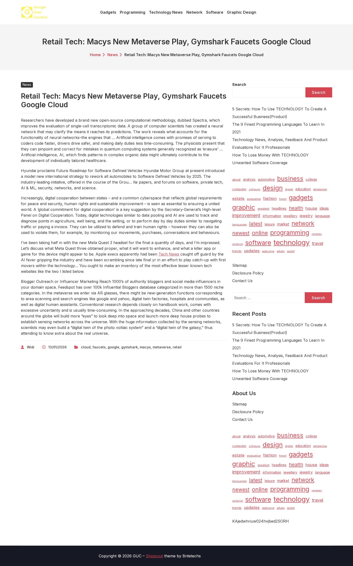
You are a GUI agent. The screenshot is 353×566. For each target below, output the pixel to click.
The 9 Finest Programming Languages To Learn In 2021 (278, 128)
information (272, 216)
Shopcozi (154, 556)
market (283, 224)
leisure (270, 224)
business (290, 178)
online (260, 232)
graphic (243, 207)
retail (177, 347)
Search (239, 84)
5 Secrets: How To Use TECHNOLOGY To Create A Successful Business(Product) (279, 113)
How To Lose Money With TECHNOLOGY (270, 155)
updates (252, 250)
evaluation (254, 199)
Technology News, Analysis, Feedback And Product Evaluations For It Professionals (279, 143)
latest (255, 224)
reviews (317, 234)
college (311, 179)
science (237, 244)
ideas (324, 208)
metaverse (162, 347)
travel (317, 243)
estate (238, 198)
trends (237, 251)
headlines (279, 208)
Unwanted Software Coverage (259, 162)
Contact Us (242, 280)
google (113, 347)
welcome (268, 251)
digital (289, 189)
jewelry (306, 215)
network (303, 223)
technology (292, 242)
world (290, 251)
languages (239, 224)
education (303, 189)
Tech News (168, 254)
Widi (30, 347)
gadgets (301, 197)
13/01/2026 (57, 347)
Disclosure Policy (248, 273)
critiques (254, 189)
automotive (266, 179)
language (322, 216)
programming (289, 232)
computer (239, 189)
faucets (99, 347)
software (258, 242)
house (311, 208)
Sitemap (239, 265)
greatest (263, 208)
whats (281, 251)
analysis (249, 179)
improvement (246, 215)
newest (241, 233)
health (296, 208)
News (112, 54)
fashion (270, 198)
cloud (86, 347)
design (273, 188)
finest (282, 199)
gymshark (129, 347)
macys (145, 347)
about (236, 179)
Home (95, 54)
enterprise (320, 189)
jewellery (290, 216)
